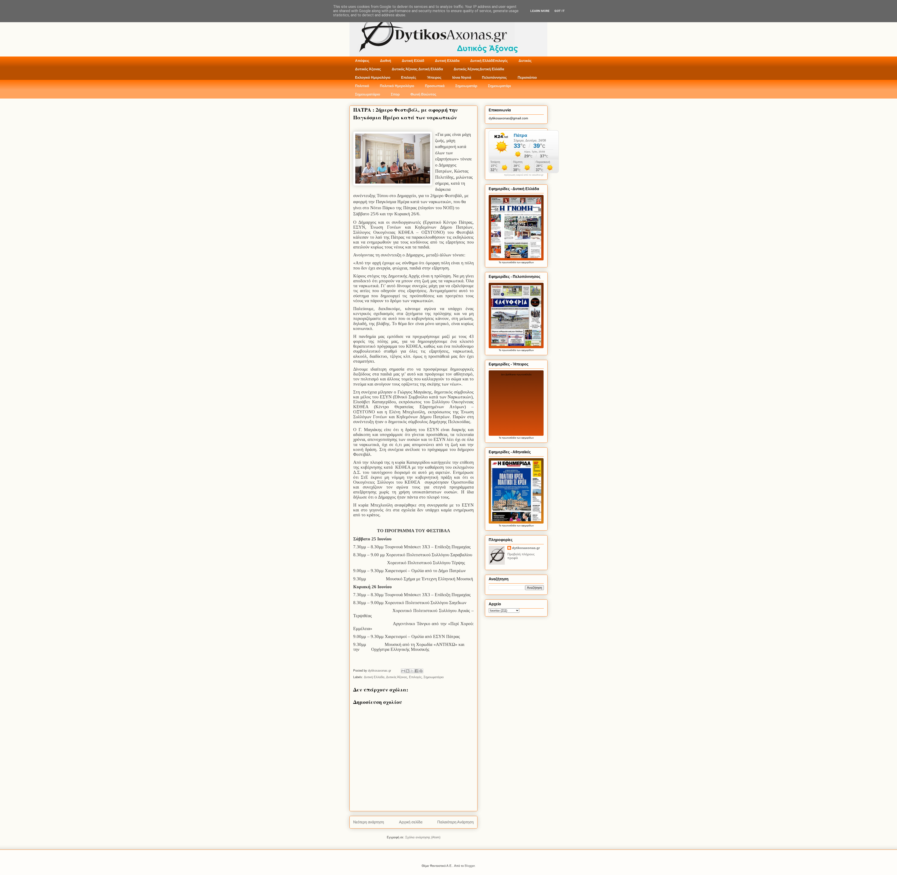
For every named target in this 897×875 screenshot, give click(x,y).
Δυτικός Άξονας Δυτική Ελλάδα (417, 69)
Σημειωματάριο (367, 94)
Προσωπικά (435, 86)
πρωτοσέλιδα (509, 262)
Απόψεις (362, 61)
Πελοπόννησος (494, 77)
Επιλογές (408, 77)
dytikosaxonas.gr (526, 548)
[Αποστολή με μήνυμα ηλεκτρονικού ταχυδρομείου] (403, 671)
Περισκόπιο (527, 77)
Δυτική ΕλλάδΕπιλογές (489, 61)
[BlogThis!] (407, 671)
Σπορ (395, 94)
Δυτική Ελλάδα (447, 61)
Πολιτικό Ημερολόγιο (397, 86)
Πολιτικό (362, 86)
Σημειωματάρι (499, 86)
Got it (559, 11)
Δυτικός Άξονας (368, 69)
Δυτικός (525, 61)
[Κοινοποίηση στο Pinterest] (421, 671)
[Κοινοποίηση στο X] (412, 671)
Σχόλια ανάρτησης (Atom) (422, 837)
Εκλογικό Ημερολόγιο (372, 77)
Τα (500, 262)
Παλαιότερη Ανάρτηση (455, 822)
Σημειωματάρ (466, 86)
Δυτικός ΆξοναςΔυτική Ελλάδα (479, 69)
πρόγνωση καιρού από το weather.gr (523, 175)
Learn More (540, 11)
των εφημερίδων (525, 262)
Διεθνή (385, 61)
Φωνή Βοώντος (423, 94)
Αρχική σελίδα (410, 822)
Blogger (470, 866)
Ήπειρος (434, 77)
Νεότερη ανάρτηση (368, 822)
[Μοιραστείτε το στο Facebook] (416, 671)
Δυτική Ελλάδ (413, 61)
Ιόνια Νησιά (461, 77)
